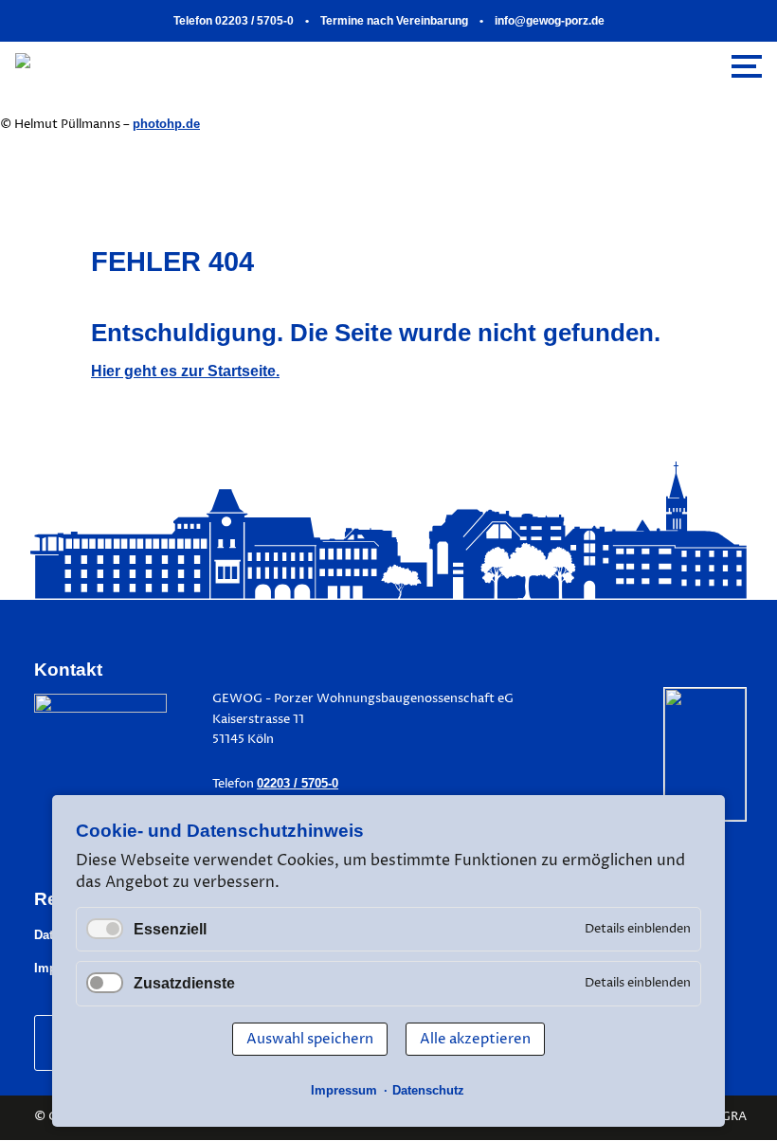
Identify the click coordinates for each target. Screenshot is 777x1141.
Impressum (344, 1090)
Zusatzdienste (184, 983)
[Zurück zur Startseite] (187, 66)
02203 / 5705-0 (297, 783)
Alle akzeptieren (475, 1039)
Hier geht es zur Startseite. (185, 371)
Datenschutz (428, 1090)
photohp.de (166, 124)
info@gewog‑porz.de (550, 20)
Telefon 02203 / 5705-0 (233, 20)
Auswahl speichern (309, 1039)
